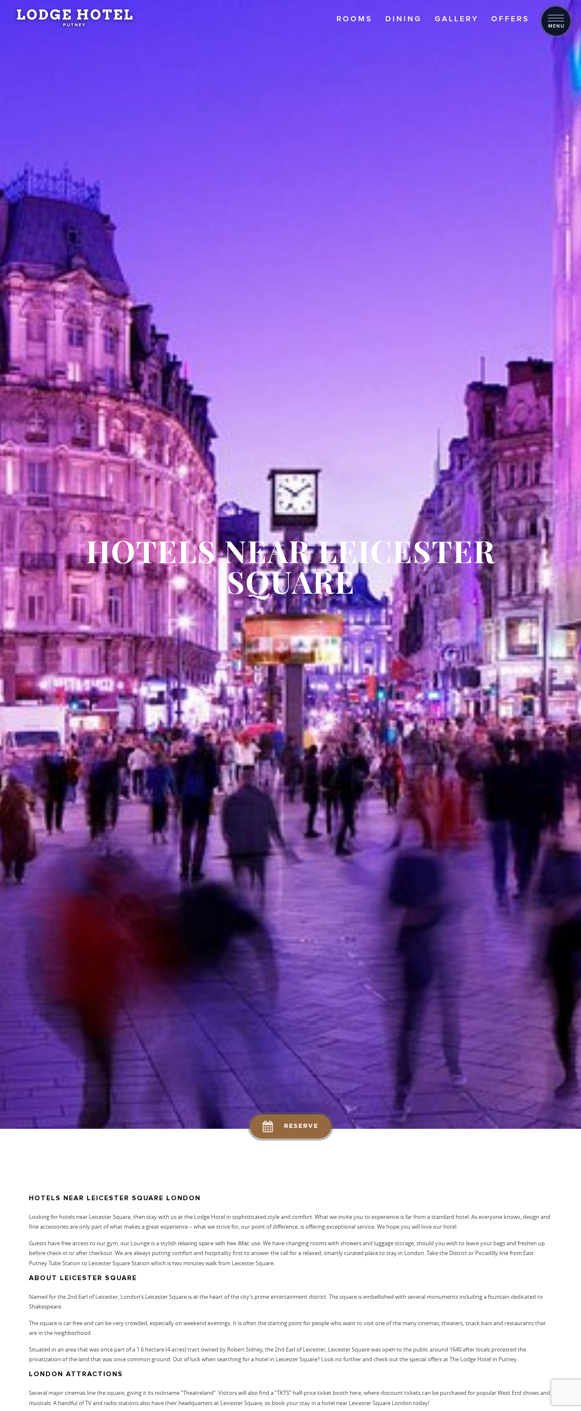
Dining (403, 18)
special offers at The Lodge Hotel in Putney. (463, 1359)
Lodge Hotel (209, 1217)
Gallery (456, 18)
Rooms (354, 18)
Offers (510, 18)
